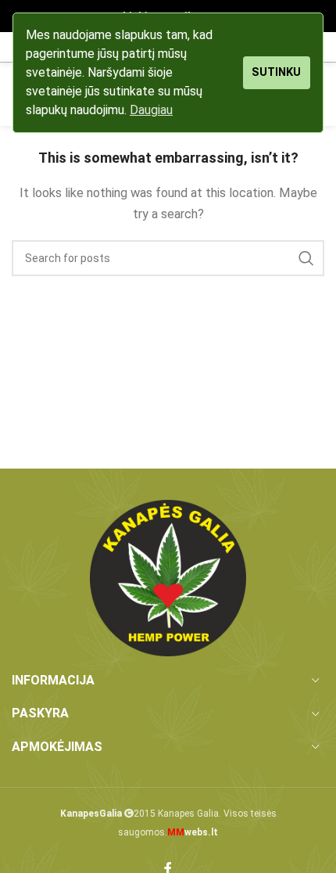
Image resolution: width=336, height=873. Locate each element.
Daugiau (151, 109)
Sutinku (276, 72)
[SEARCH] (306, 258)
